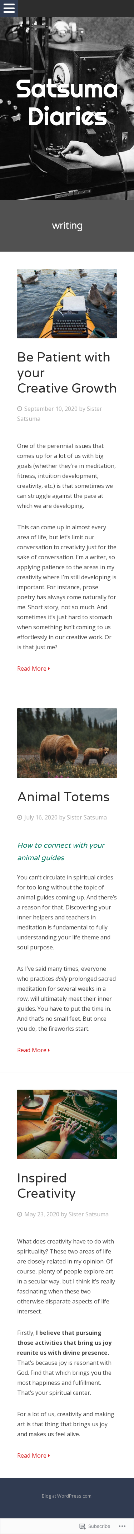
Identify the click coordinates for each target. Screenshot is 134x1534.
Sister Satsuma (87, 817)
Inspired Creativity (46, 1186)
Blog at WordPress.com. (67, 1496)
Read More (32, 668)
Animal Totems (63, 797)
